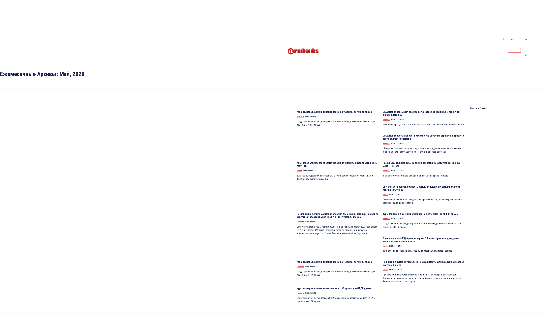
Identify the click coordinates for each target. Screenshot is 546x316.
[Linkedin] (544, 50)
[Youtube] (540, 50)
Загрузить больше (478, 108)
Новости (300, 116)
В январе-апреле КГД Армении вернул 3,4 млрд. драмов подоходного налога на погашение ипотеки (421, 240)
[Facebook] (534, 50)
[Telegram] (537, 50)
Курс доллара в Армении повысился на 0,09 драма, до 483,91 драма (334, 111)
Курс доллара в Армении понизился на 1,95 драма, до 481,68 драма (334, 288)
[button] (523, 50)
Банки (299, 171)
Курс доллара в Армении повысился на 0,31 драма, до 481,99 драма (334, 261)
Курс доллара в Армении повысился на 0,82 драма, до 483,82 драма (420, 213)
